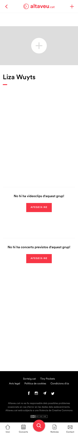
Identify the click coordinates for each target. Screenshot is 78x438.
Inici (8, 432)
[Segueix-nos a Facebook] (29, 394)
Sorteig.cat (29, 379)
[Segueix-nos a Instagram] (36, 394)
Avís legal (14, 383)
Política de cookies (35, 383)
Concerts (23, 432)
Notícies (54, 432)
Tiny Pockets (47, 379)
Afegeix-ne (39, 207)
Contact (70, 432)
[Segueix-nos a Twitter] (52, 394)
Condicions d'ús (59, 383)
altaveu (42, 6)
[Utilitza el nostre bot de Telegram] (44, 394)
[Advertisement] (39, 133)
